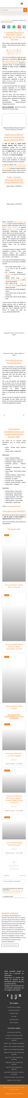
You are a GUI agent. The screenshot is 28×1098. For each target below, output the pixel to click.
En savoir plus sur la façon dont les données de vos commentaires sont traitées (12, 891)
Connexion (22, 875)
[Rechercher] (25, 10)
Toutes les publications (10, 945)
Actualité (8, 20)
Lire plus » (14, 759)
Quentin (14, 1093)
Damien (18, 1093)
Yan (22, 1093)
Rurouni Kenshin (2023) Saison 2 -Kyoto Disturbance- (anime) (14, 647)
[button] (22, 3)
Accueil (3, 20)
